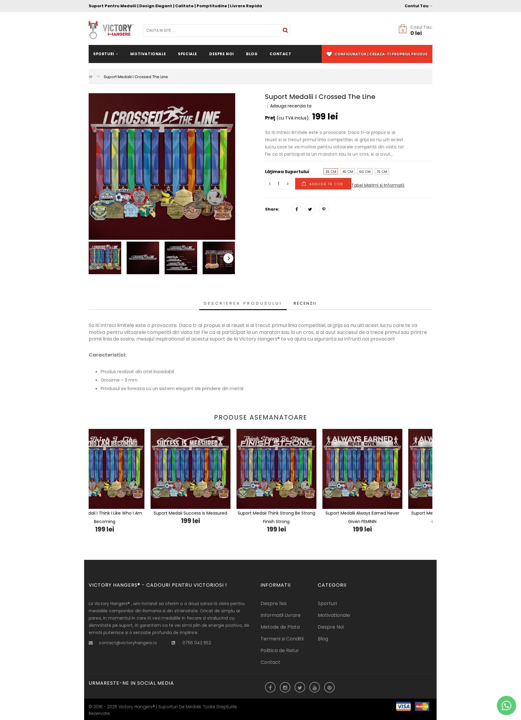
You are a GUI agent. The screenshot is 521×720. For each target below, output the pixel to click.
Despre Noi (273, 603)
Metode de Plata (280, 626)
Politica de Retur (279, 650)
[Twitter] (310, 209)
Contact (270, 662)
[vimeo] (323, 209)
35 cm (330, 171)
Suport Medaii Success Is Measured (132, 513)
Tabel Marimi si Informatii (377, 185)
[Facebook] (296, 209)
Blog (323, 638)
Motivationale (334, 615)
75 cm (382, 171)
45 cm (347, 171)
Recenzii (305, 303)
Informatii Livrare (280, 615)
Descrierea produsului (243, 303)
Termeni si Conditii (282, 638)
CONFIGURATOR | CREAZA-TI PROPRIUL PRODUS (380, 54)
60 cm (365, 171)
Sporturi (327, 603)
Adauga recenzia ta (290, 106)
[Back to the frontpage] (91, 77)
